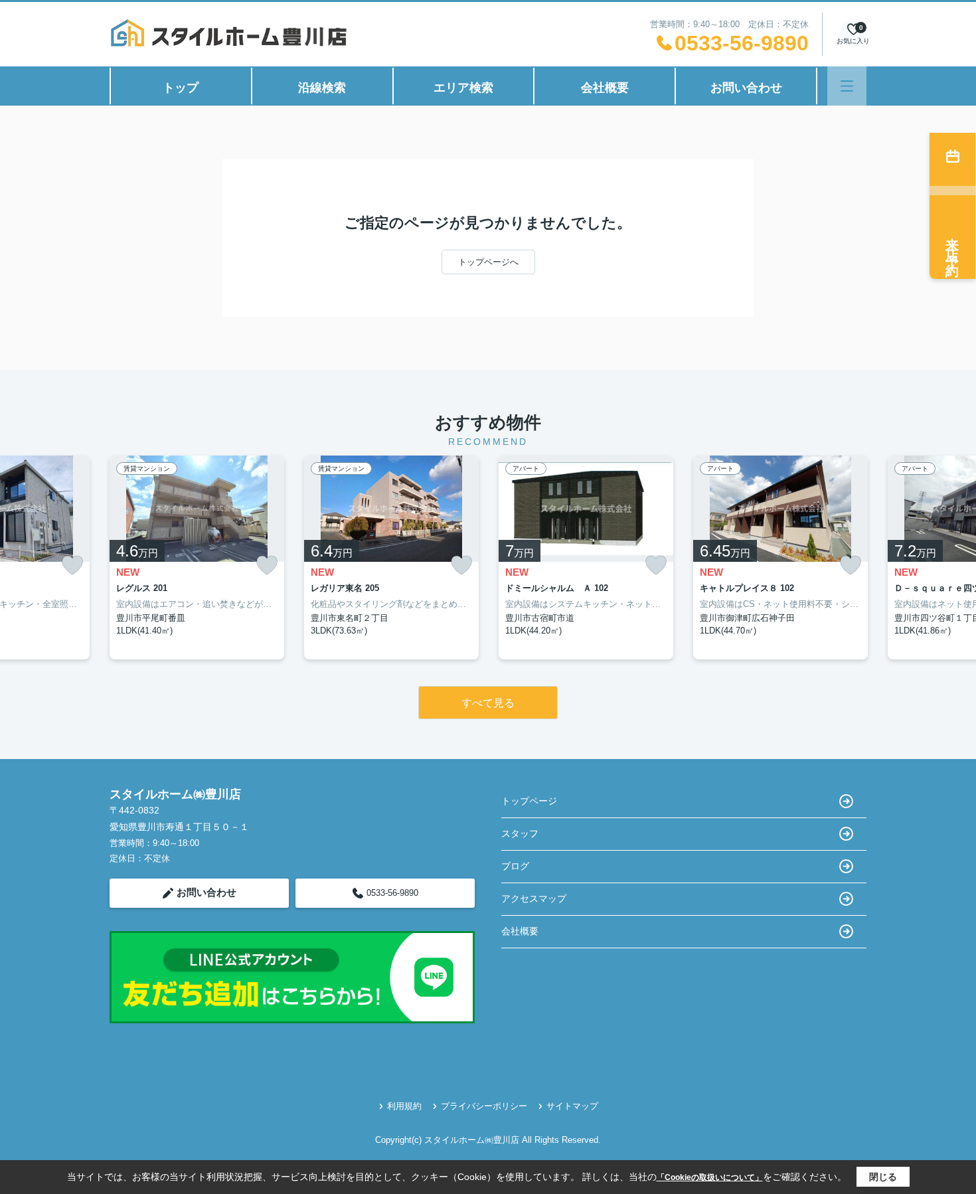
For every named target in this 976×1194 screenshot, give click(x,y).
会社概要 (605, 87)
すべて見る (488, 703)
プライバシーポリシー (484, 1106)
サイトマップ (572, 1106)
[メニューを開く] (847, 86)
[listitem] (197, 557)
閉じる (883, 1176)
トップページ (529, 801)
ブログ (515, 866)
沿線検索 (322, 87)
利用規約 (404, 1106)
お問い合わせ (746, 87)
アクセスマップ (533, 898)
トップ (181, 87)
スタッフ (519, 833)
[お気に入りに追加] (72, 565)
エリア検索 (463, 87)
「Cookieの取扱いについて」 (710, 1177)
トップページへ (488, 262)
